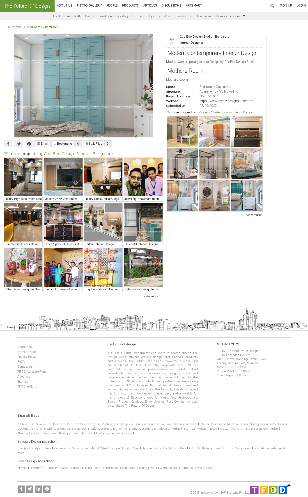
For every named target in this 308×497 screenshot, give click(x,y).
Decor (89, 16)
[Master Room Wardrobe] (214, 163)
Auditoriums (224, 448)
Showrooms (80, 448)
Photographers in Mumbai (75, 433)
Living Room (92, 468)
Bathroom (37, 468)
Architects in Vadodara (182, 424)
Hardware (203, 16)
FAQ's (21, 361)
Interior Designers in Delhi (258, 424)
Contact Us (25, 366)
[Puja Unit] (103, 267)
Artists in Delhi (207, 428)
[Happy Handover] (143, 177)
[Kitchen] (246, 131)
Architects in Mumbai (31, 424)
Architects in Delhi (60, 424)
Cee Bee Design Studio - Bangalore (204, 36)
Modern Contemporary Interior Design (225, 112)
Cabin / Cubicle (71, 468)
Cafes (103, 448)
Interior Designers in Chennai (107, 428)
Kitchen (138, 16)
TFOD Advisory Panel (32, 371)
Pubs (192, 448)
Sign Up (286, 5)
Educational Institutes (268, 448)
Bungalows (25, 448)
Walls (167, 16)
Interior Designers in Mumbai (219, 424)
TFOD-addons (27, 386)
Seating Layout (147, 468)
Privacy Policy (26, 356)
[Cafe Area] (23, 267)
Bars (183, 448)
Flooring (122, 16)
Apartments (43, 448)
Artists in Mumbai (183, 428)
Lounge (115, 448)
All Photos (15, 27)
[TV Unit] (63, 177)
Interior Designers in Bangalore (65, 428)
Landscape (110, 468)
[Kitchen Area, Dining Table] (103, 177)
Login (301, 5)
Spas (136, 448)
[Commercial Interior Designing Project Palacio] (23, 222)
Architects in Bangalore (118, 424)
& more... (209, 468)
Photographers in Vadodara (114, 433)
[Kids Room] (214, 131)
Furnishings (183, 16)
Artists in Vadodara (43, 433)
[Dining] (182, 131)
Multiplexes (206, 448)
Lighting (154, 16)
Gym (198, 468)
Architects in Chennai (150, 424)
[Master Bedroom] (182, 163)
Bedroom (52, 468)
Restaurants (62, 448)
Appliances (61, 16)
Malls (94, 448)
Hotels (126, 448)
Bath (77, 16)
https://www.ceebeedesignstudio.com (226, 101)
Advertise (24, 376)
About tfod (24, 347)
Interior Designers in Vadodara (149, 428)
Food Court (170, 448)
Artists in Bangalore (254, 428)
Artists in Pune (229, 428)
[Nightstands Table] (182, 195)
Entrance (187, 468)
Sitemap (22, 381)
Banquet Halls (151, 448)
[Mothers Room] (246, 163)
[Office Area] (63, 222)
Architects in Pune (88, 424)
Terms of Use (26, 351)
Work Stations (169, 468)
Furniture (105, 16)
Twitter (18, 143)
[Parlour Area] (103, 222)
